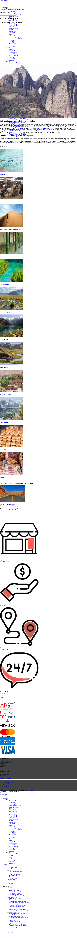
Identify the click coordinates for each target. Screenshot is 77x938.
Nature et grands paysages (15, 874)
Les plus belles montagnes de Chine (17, 905)
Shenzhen (11, 60)
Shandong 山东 (13, 29)
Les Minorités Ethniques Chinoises (17, 901)
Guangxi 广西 (12, 855)
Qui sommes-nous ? (7, 780)
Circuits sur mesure (13, 867)
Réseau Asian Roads (8, 784)
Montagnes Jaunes (13, 28)
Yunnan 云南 (12, 863)
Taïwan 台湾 (12, 58)
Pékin (10, 808)
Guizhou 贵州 (12, 857)
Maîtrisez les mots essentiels (15, 918)
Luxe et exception (13, 878)
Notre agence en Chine (14, 889)
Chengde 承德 (12, 801)
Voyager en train (13, 923)
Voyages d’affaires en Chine (15, 894)
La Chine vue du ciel (14, 908)
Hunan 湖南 (12, 54)
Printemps (11, 881)
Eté (10, 882)
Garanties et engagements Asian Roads (18, 891)
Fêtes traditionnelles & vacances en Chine (19, 902)
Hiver (10, 885)
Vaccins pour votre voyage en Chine (17, 925)
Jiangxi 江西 (12, 26)
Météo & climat (12, 914)
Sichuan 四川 (12, 860)
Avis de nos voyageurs (14, 893)
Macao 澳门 (12, 57)
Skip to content (3, 0)
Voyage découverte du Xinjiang (7, 504)
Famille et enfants (13, 875)
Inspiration (5, 7)
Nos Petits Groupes (13, 868)
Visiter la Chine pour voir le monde (17, 909)
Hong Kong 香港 (13, 52)
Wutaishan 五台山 (13, 20)
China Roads (3, 9)
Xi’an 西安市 (12, 42)
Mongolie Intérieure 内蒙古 (15, 805)
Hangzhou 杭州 (13, 25)
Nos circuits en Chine (8, 782)
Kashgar (14, 45)
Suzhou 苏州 (12, 32)
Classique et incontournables (16, 871)
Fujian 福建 (12, 50)
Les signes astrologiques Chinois (17, 904)
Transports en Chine (14, 920)
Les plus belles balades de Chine (16, 906)
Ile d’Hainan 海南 (13, 55)
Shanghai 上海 (12, 31)
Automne (11, 883)
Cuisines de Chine (13, 900)
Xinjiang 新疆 (12, 43)
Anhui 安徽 (12, 814)
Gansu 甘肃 (12, 35)
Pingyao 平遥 (12, 810)
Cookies (31, 790)
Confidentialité (6, 786)
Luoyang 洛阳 (12, 13)
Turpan (13, 46)
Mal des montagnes (13, 927)
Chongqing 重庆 (13, 854)
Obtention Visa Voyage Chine (16, 916)
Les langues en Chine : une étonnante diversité (20, 119)
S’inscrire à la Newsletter (6, 778)
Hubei (10, 858)
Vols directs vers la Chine (15, 921)
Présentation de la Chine (15, 898)
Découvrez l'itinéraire (12, 505)
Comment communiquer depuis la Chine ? (19, 917)
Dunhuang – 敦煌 (16, 37)
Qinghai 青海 (12, 40)
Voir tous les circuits (28, 483)
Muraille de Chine (13, 16)
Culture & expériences (14, 872)
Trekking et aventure (14, 877)
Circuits (5, 864)
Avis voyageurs (6, 783)
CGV (4, 787)
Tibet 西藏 (11, 861)
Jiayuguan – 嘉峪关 (17, 38)
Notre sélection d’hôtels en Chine (17, 122)
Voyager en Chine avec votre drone (17, 133)
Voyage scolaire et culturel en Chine (17, 895)
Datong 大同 (12, 11)
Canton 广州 (12, 49)
